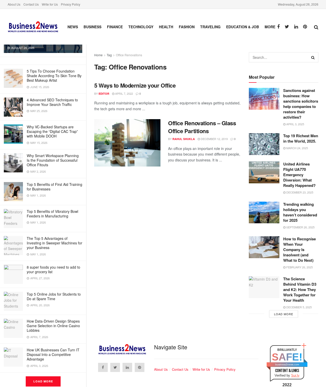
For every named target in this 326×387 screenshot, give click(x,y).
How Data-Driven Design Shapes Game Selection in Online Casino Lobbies (53, 326)
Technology (140, 26)
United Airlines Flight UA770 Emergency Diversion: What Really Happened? (299, 174)
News (72, 26)
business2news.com (287, 364)
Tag (109, 55)
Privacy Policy (70, 4)
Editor (104, 93)
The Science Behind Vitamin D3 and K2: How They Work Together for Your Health (299, 289)
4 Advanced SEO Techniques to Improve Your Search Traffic (52, 102)
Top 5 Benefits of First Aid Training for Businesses (54, 186)
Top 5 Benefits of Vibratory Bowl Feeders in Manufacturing (52, 213)
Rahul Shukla (183, 139)
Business (92, 26)
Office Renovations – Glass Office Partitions (202, 127)
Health (166, 26)
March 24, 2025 (297, 148)
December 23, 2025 (299, 192)
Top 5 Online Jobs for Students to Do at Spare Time (54, 296)
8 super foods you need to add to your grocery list (53, 269)
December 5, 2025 (299, 307)
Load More (43, 381)
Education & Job (242, 26)
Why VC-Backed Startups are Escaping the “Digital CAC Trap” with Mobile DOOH (52, 131)
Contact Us (31, 4)
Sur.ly (295, 375)
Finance (115, 26)
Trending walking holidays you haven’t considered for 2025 (300, 212)
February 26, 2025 (299, 267)
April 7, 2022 (123, 93)
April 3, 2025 (295, 124)
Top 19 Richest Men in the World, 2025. (300, 138)
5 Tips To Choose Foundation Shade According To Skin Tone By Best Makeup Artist (54, 75)
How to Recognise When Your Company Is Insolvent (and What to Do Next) (299, 249)
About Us (14, 4)
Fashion (187, 26)
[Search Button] (313, 57)
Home (98, 55)
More (270, 26)
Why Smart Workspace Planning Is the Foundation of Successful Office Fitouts (53, 160)
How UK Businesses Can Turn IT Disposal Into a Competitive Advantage (53, 354)
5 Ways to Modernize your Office (134, 85)
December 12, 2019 (214, 139)
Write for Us (50, 4)
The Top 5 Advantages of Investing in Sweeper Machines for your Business (54, 243)
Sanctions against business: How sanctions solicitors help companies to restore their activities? (300, 104)
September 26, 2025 (300, 227)
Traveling (210, 26)
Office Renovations (129, 55)
